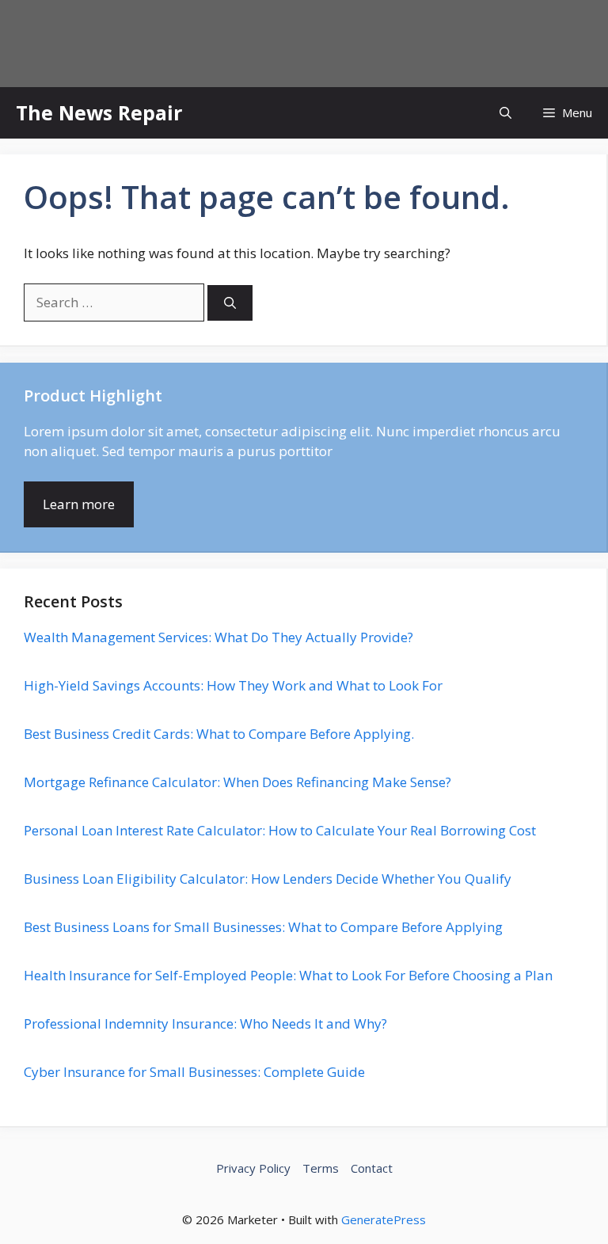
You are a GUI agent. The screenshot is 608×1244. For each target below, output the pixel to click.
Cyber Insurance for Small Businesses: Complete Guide (194, 1072)
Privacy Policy (253, 1168)
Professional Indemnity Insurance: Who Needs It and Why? (205, 1023)
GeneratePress (383, 1219)
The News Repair (99, 112)
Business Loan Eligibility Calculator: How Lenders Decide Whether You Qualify (267, 878)
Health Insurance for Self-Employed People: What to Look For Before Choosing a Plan (288, 975)
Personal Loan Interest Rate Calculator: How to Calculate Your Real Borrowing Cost (280, 830)
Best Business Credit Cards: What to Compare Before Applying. (219, 734)
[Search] (230, 303)
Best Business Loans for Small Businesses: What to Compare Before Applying (263, 927)
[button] (505, 113)
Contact (372, 1168)
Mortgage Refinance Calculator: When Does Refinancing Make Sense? (237, 782)
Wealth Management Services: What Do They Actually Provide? (218, 637)
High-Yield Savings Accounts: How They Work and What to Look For (233, 685)
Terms (320, 1168)
